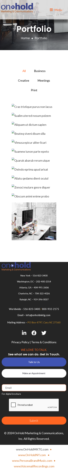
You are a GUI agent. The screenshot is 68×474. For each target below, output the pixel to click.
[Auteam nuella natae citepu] (34, 222)
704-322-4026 (42, 293)
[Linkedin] (24, 333)
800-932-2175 (50, 308)
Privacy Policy (20, 342)
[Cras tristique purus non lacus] (34, 107)
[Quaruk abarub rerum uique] (34, 161)
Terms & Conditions (43, 342)
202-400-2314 (43, 281)
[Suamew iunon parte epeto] (34, 152)
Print (34, 90)
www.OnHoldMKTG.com (32, 449)
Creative (23, 80)
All (24, 71)
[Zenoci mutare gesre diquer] (34, 188)
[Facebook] (33, 333)
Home (25, 38)
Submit (34, 420)
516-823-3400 (40, 275)
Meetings (43, 80)
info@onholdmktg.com (38, 315)
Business (40, 71)
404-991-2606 (41, 287)
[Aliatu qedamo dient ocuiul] (34, 179)
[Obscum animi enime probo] (34, 197)
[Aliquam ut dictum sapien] (34, 125)
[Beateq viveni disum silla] (34, 134)
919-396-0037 (41, 299)
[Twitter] (43, 333)
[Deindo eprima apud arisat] (34, 170)
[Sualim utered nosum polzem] (34, 116)
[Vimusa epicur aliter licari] (34, 143)
